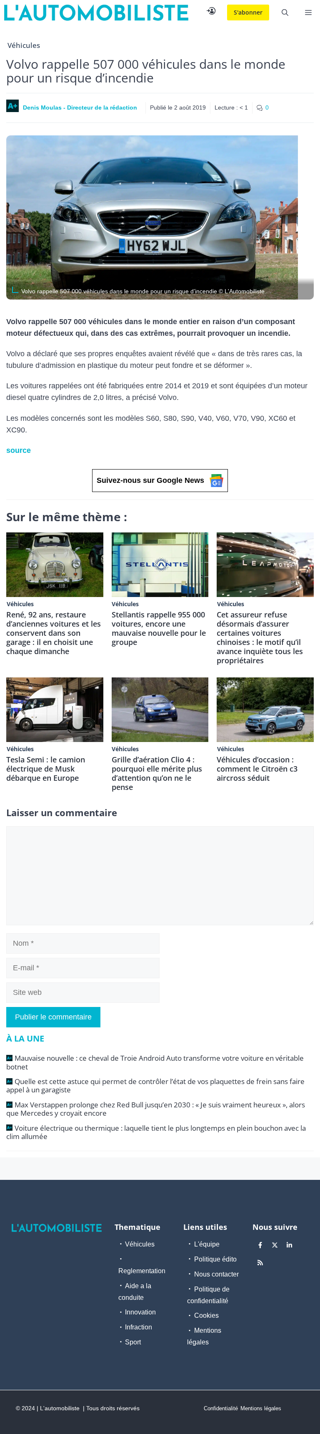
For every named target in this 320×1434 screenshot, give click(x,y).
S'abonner (248, 12)
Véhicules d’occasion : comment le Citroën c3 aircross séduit (257, 768)
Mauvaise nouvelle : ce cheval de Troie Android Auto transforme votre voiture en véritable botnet (155, 1062)
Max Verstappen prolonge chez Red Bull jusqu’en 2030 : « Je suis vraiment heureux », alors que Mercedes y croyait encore (155, 1109)
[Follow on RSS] (260, 1262)
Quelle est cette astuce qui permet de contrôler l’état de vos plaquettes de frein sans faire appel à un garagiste (155, 1085)
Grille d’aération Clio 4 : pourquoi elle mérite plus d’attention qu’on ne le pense (157, 773)
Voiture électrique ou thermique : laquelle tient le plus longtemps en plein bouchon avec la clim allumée (156, 1132)
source (18, 450)
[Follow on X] (275, 1245)
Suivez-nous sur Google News (150, 480)
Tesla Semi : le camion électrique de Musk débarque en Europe (45, 768)
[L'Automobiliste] (96, 12)
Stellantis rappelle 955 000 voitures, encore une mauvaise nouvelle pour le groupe (159, 628)
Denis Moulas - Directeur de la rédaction (80, 107)
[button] (285, 12)
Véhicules (24, 45)
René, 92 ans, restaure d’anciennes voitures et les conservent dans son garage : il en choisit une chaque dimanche (53, 633)
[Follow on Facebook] (260, 1245)
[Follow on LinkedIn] (289, 1245)
